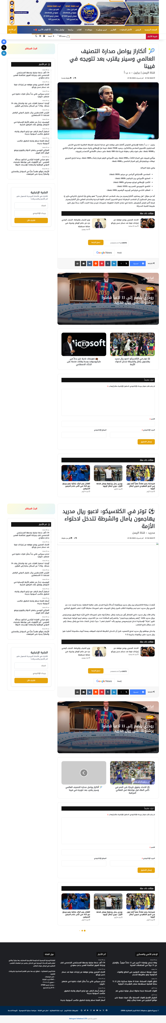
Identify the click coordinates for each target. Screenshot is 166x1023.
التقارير (113, 30)
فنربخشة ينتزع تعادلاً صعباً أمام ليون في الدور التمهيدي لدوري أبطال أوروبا (141, 486)
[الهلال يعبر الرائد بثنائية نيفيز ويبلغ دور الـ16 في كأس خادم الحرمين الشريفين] (75, 473)
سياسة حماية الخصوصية (27, 1010)
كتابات (79, 30)
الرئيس (138, 30)
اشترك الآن (31, 220)
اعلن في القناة (43, 1010)
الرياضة (149, 288)
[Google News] (104, 253)
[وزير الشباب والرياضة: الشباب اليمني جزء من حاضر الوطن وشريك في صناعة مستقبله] (99, 223)
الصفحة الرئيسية (151, 30)
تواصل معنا (60, 30)
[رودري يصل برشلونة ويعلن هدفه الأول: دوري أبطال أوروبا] (108, 473)
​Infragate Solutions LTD (78, 1018)
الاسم (152, 419)
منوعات (89, 30)
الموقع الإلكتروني (100, 430)
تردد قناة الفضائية (56, 1010)
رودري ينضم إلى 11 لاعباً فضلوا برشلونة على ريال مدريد (128, 300)
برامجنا (70, 30)
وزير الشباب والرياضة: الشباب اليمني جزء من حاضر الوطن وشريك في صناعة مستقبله (76, 223)
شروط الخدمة (13, 1010)
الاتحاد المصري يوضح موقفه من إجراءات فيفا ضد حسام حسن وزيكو (125, 221)
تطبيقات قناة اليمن (71, 1010)
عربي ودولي (102, 30)
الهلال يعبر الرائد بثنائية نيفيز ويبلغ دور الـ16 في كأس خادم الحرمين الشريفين (76, 486)
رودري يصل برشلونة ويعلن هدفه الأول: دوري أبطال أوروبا (109, 485)
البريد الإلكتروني (148, 430)
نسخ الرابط (95, 242)
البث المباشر (31, 49)
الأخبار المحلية (126, 30)
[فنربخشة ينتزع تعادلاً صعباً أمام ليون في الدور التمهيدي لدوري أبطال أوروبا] (140, 473)
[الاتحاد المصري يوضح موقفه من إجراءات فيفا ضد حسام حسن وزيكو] (147, 223)
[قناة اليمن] (83, 13)
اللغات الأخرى (42, 30)
